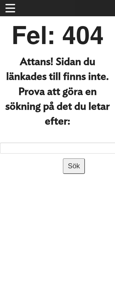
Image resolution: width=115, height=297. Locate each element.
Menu (13, 8)
